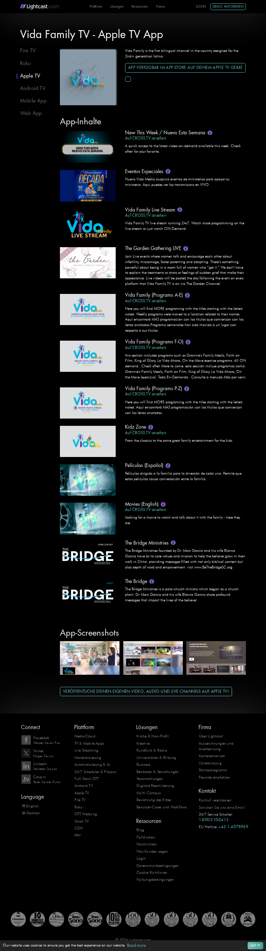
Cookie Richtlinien (151, 872)
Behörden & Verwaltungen (157, 771)
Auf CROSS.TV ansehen (145, 138)
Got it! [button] (255, 945)
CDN (78, 828)
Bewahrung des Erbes (153, 799)
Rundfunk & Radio (151, 750)
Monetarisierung (87, 757)
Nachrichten (146, 844)
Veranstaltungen (149, 778)
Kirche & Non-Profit (152, 736)
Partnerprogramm (213, 770)
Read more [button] (136, 946)
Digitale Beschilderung (155, 785)
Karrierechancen (212, 755)
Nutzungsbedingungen (155, 879)
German (33, 812)
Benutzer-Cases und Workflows (161, 807)
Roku (25, 63)
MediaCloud (84, 736)
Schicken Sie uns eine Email (222, 807)
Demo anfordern (228, 6)
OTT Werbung (85, 813)
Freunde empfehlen (214, 777)
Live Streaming (86, 750)
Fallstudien (145, 837)
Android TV (32, 88)
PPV (77, 835)
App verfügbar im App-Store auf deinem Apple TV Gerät (185, 68)
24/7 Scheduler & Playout (95, 771)
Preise (160, 6)
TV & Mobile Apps (89, 743)
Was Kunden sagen (152, 851)
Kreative (143, 743)
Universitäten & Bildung (156, 757)
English (32, 806)
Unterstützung (210, 763)
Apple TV (30, 76)
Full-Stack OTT (86, 778)
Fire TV (28, 50)
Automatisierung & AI (92, 764)
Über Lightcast (211, 736)
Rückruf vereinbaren (215, 800)
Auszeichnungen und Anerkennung (216, 746)
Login (201, 6)
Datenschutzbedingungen (157, 865)
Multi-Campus (148, 792)
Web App (31, 113)
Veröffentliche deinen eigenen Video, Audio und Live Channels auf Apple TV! (146, 691)
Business (143, 764)
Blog (140, 829)
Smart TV (81, 821)
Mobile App (33, 101)
